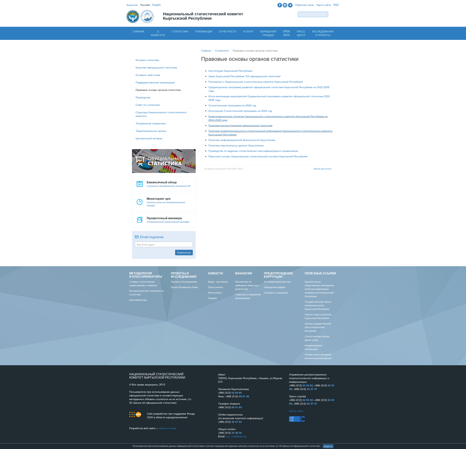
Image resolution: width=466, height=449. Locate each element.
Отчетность (227, 31)
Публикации (203, 31)
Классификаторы (138, 299)
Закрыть (328, 446)
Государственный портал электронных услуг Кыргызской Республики (318, 305)
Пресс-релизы (215, 287)
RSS (336, 5)
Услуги (248, 31)
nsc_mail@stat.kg (236, 436)
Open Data (286, 33)
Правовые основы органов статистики (158, 90)
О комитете (158, 33)
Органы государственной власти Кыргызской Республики (318, 327)
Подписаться (184, 252)
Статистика (180, 31)
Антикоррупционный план (277, 281)
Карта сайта (324, 5)
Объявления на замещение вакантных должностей (247, 285)
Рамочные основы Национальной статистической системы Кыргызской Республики (257, 156)
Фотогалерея (215, 292)
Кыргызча (132, 5)
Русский (145, 5)
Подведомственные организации (155, 82)
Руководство (143, 97)
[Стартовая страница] (141, 16)
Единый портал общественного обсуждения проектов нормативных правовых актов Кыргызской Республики (319, 289)
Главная (138, 31)
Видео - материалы (218, 281)
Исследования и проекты (322, 33)
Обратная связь (304, 5)
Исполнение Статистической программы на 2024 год (240, 111)
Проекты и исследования (184, 281)
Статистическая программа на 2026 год (232, 105)
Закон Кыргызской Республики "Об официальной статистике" (244, 76)
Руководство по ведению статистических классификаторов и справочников (253, 151)
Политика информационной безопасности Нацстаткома (241, 140)
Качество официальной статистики (156, 67)
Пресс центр (301, 33)
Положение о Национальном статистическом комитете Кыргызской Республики (255, 81)
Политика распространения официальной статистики (240, 125)
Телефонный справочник (151, 123)
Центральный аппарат (149, 138)
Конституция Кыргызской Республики (230, 70)
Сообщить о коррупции (276, 292)
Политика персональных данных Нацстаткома (236, 145)
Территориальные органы (151, 131)
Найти (334, 14)
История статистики (147, 60)
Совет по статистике (148, 105)
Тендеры (212, 298)
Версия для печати (322, 168)
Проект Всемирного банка (184, 287)
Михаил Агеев (167, 428)
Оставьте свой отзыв (148, 75)
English (156, 5)
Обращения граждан (268, 33)
